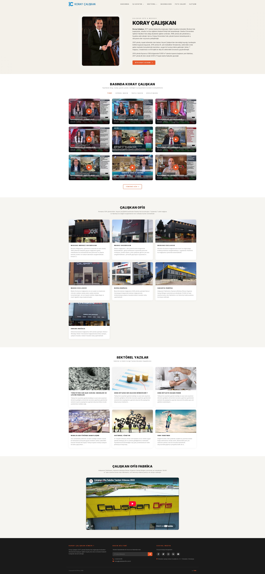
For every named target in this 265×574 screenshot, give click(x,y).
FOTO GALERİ (180, 4)
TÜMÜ (109, 93)
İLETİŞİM (192, 4)
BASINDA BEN (166, 4)
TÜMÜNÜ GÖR (131, 186)
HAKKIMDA (124, 4)
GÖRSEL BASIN (122, 93)
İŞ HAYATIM (137, 4)
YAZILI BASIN (137, 93)
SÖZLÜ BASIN (152, 93)
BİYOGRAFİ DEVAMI (143, 62)
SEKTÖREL (151, 4)
